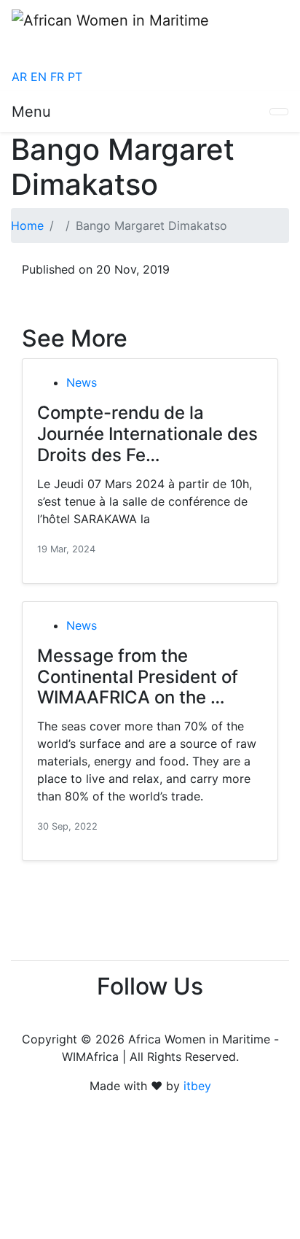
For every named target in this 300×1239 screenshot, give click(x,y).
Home (27, 225)
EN (39, 76)
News (81, 382)
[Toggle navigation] (278, 111)
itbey (197, 1085)
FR (57, 76)
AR (19, 76)
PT (75, 76)
